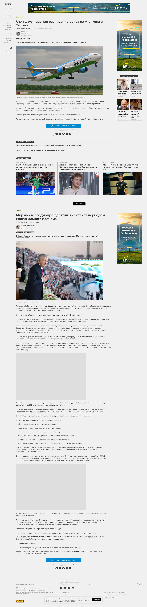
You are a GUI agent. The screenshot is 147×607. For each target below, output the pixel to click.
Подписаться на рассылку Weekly (70, 593)
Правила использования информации (114, 603)
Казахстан (8, 50)
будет (55, 104)
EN (10, 8)
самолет (19, 38)
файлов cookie (71, 601)
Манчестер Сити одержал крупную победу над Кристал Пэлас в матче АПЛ (120, 167)
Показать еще (79, 203)
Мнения (9, 23)
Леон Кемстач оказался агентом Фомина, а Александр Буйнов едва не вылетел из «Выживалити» (78, 167)
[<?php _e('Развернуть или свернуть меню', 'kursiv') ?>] (11, 48)
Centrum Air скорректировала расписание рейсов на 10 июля (41, 150)
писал (38, 119)
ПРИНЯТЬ (96, 599)
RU (6, 8)
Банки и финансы (6, 19)
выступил (55, 306)
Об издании (65, 603)
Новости (9, 12)
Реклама (9, 40)
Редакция (8, 38)
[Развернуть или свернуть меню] (10, 34)
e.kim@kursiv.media (26, 35)
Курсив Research (7, 25)
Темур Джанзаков (27, 225)
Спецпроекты (7, 42)
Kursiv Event (8, 29)
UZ (8, 8)
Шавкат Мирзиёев (29, 232)
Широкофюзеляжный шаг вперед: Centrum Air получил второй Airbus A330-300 (48, 145)
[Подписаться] (90, 596)
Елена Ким (25, 32)
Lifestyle (9, 27)
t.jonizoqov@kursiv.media (27, 228)
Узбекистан (8, 52)
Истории (9, 15)
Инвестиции (8, 17)
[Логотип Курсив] (7, 4)
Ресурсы (9, 21)
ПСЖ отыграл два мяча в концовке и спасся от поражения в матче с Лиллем (34, 167)
